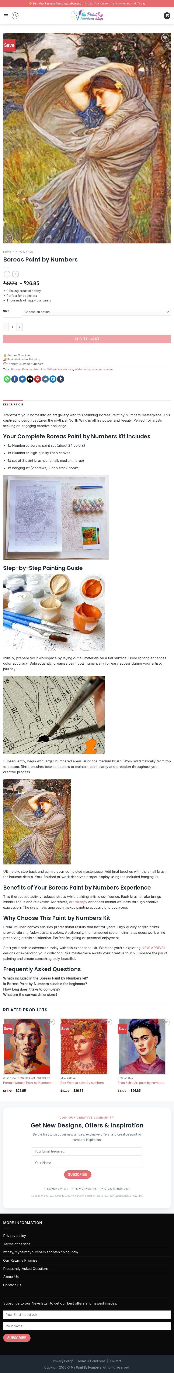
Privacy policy (14, 1236)
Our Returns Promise (20, 1260)
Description (13, 404)
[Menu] (5, 15)
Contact (115, 1361)
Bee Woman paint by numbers (82, 1082)
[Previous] (3, 1058)
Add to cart (87, 339)
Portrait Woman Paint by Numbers (27, 1082)
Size (6, 311)
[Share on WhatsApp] (7, 379)
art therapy (78, 902)
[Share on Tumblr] (60, 379)
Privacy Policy (63, 1361)
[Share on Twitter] (22, 379)
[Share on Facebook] (14, 379)
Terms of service (16, 1244)
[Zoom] (9, 238)
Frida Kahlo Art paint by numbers (141, 1082)
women (108, 369)
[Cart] (167, 15)
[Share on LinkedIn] (52, 379)
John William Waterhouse (56, 369)
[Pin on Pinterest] (37, 379)
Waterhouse (83, 369)
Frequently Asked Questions (26, 1268)
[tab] (13, 404)
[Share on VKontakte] (45, 379)
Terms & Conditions (91, 1361)
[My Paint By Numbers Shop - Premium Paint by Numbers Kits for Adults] (87, 15)
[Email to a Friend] (30, 379)
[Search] (15, 15)
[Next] (170, 1058)
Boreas (16, 369)
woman (97, 369)
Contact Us (12, 1285)
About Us (11, 1277)
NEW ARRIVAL (24, 252)
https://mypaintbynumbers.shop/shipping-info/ (40, 1252)
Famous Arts (30, 369)
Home (7, 252)
